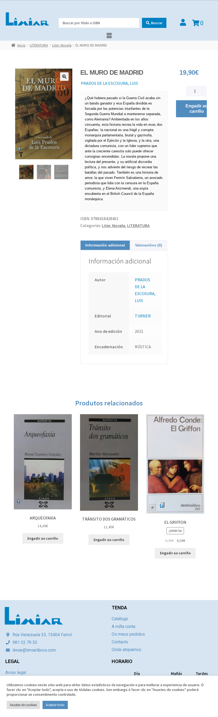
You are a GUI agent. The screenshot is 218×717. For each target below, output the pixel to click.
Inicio (21, 45)
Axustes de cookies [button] (23, 705)
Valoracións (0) (148, 245)
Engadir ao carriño (197, 109)
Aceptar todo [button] (55, 705)
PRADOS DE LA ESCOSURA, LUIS (109, 83)
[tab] (105, 245)
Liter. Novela (62, 45)
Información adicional (105, 245)
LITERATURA (39, 45)
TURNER (143, 315)
